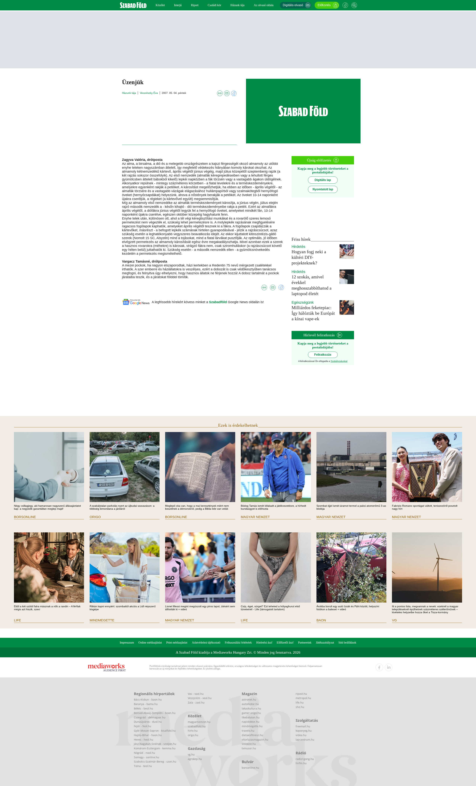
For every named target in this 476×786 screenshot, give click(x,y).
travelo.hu (248, 730)
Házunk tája (237, 5)
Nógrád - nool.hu (144, 753)
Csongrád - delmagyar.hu (149, 717)
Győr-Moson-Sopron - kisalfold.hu (155, 730)
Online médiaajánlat (150, 642)
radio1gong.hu (305, 759)
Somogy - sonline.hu (146, 757)
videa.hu (301, 735)
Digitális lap (323, 180)
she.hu (300, 707)
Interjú (178, 5)
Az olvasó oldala (264, 5)
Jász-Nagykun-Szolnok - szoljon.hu (155, 744)
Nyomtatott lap (323, 189)
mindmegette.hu (252, 726)
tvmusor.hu (249, 748)
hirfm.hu (301, 763)
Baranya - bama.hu (146, 704)
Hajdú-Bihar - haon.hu (148, 735)
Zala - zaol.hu (196, 702)
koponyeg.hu (304, 730)
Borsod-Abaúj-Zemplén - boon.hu (155, 713)
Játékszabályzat (325, 642)
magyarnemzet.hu (199, 722)
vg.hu (191, 754)
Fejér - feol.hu (142, 726)
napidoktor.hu (250, 721)
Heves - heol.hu (143, 739)
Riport (194, 5)
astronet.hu (249, 699)
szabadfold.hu (197, 726)
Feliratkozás (322, 354)
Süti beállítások (347, 642)
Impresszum (127, 642)
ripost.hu (301, 694)
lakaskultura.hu (251, 708)
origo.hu (193, 735)
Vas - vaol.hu (196, 694)
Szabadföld (218, 302)
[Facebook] (345, 5)
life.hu (300, 702)
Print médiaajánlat (176, 642)
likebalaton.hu (251, 717)
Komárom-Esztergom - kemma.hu (155, 748)
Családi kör (214, 5)
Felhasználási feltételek (238, 642)
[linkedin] (388, 667)
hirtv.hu (193, 730)
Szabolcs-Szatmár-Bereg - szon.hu (155, 761)
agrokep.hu (195, 759)
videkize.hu (249, 744)
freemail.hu (303, 726)
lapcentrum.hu (305, 739)
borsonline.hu (250, 767)
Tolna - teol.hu (143, 766)
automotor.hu (250, 704)
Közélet (160, 5)
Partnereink (304, 642)
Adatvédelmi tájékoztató (206, 642)
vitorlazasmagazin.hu (255, 739)
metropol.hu (303, 698)
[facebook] (379, 667)
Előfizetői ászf (285, 642)
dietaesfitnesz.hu (252, 735)
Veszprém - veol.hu (200, 698)
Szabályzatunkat (339, 361)
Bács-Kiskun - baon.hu (148, 699)
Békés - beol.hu (143, 708)
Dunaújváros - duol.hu (148, 721)
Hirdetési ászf (264, 642)
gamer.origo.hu (251, 713)
